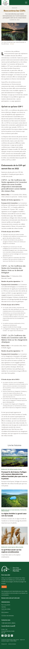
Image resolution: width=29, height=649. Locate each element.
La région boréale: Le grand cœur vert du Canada (14, 514)
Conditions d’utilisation (12, 644)
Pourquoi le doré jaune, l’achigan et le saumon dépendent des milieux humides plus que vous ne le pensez (14, 475)
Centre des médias (5, 609)
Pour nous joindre (5, 605)
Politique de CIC (4, 644)
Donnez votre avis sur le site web (10, 598)
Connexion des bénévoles (7, 615)
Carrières (3, 607)
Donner (4, 587)
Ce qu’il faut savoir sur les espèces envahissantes (11, 550)
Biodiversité (14, 8)
